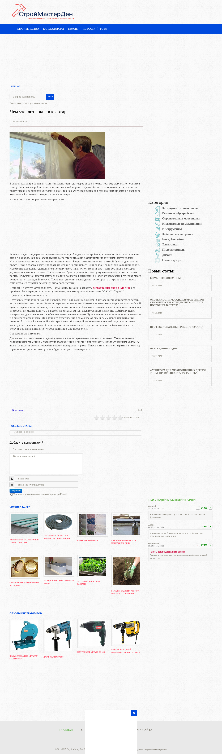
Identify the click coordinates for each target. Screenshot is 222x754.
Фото (103, 28)
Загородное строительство (180, 208)
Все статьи (17, 410)
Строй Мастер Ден (75, 749)
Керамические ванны (165, 278)
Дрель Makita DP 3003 (53, 657)
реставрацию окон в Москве (111, 288)
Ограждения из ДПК (164, 348)
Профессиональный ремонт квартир (176, 327)
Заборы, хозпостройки (177, 234)
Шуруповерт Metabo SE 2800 (91, 652)
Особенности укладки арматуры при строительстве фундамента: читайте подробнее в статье (177, 302)
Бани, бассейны (173, 239)
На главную (11, 29)
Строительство (28, 28)
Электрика (169, 244)
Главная (15, 86)
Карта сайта (142, 729)
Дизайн (167, 255)
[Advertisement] (111, 58)
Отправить (16, 491)
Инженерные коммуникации (182, 223)
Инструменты (172, 229)
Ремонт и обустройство (178, 213)
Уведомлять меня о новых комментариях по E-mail (40, 494)
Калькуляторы (53, 28)
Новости (89, 28)
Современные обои (87, 540)
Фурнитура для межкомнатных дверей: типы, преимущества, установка (178, 371)
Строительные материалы (181, 218)
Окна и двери (171, 260)
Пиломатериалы (173, 249)
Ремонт (73, 28)
